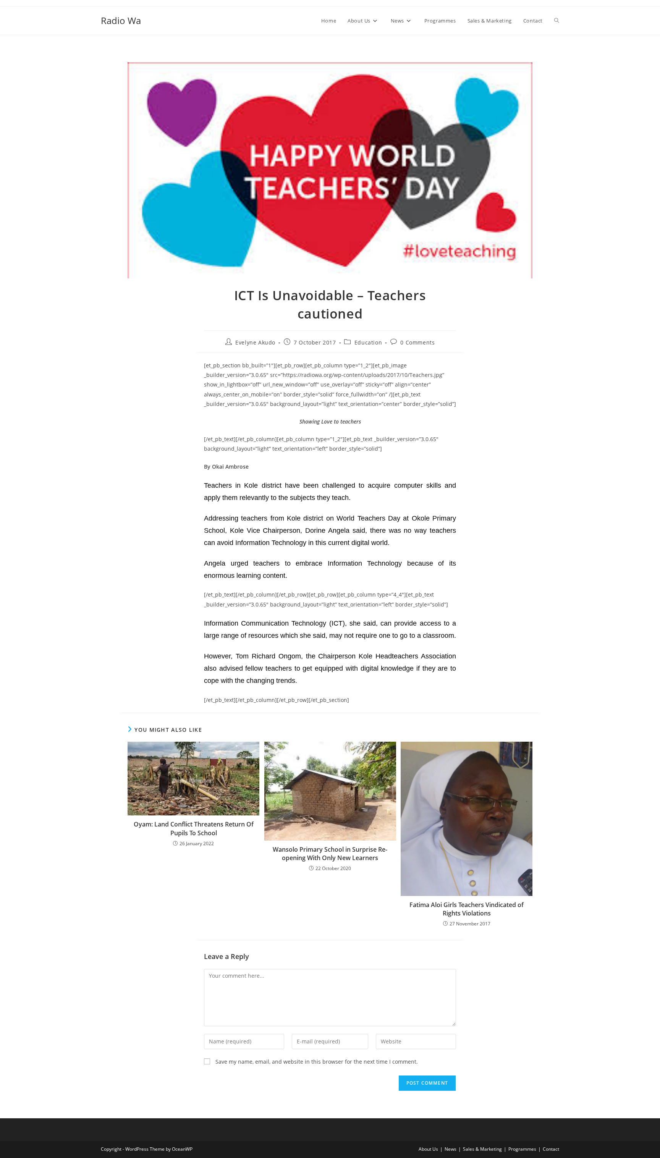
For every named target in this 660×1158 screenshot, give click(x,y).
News (450, 1149)
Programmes (522, 1149)
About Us (428, 1149)
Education (368, 342)
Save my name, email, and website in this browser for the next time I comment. (316, 1061)
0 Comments (417, 342)
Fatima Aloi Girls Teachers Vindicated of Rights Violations (466, 909)
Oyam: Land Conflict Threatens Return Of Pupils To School (194, 828)
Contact (551, 1149)
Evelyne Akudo (255, 342)
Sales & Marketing (482, 1149)
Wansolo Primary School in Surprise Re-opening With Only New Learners (330, 853)
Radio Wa (121, 20)
